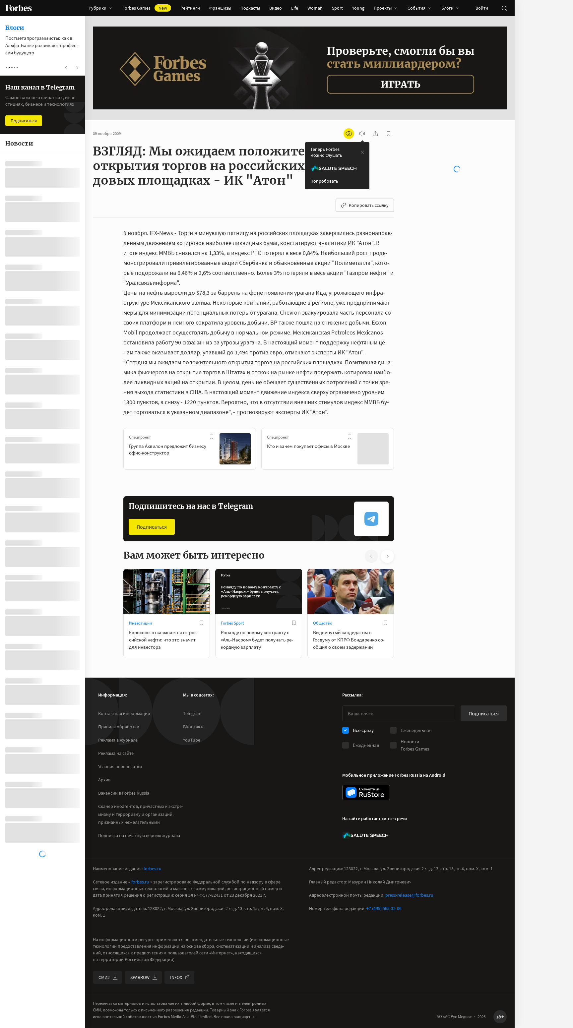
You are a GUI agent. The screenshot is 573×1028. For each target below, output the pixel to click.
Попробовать (324, 181)
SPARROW (140, 977)
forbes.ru (152, 869)
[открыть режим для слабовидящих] (349, 133)
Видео (275, 8)
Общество (322, 623)
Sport (337, 8)
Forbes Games (144, 8)
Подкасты (250, 8)
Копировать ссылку (369, 205)
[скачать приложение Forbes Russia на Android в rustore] (366, 792)
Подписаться (152, 526)
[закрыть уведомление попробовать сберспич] (362, 152)
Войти (482, 8)
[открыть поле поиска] (504, 8)
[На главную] (18, 8)
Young (358, 8)
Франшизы (220, 8)
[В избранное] (211, 437)
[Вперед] (404, 450)
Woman (315, 8)
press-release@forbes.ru (409, 895)
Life (294, 8)
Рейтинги (190, 8)
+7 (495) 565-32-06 (384, 908)
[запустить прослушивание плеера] (362, 133)
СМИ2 (104, 977)
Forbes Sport (232, 623)
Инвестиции (140, 623)
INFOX (176, 977)
